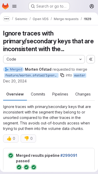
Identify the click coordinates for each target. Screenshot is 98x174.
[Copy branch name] (62, 75)
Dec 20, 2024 (15, 81)
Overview (15, 94)
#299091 (68, 155)
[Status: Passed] (11, 155)
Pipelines (60, 94)
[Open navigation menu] (14, 6)
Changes (83, 94)
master (79, 75)
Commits (38, 94)
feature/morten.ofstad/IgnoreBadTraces (32, 75)
